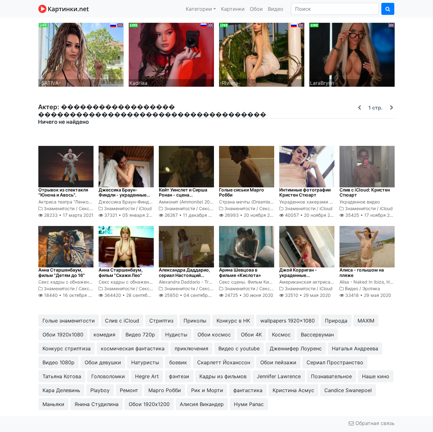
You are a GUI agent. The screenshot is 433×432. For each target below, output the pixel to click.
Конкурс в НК (233, 320)
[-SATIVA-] (81, 54)
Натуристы (145, 362)
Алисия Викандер (202, 404)
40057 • (311, 215)
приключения (191, 348)
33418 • (367, 295)
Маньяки (53, 404)
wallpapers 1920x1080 (287, 320)
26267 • (191, 215)
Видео (275, 9)
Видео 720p (140, 334)
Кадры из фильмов (223, 376)
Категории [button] (199, 9)
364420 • (134, 295)
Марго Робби (164, 390)
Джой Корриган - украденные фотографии (298, 275)
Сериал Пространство (335, 362)
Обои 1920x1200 (149, 404)
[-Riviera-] (261, 54)
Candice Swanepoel (348, 390)
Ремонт (129, 390)
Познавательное (331, 376)
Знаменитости (59, 208)
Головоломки (108, 376)
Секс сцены (92, 208)
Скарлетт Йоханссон (223, 362)
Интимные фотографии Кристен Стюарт (305, 192)
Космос (281, 334)
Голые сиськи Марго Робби (241, 192)
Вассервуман (317, 334)
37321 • (129, 215)
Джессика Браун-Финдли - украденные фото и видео (122, 195)
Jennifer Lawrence (279, 376)
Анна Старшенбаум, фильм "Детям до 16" (61, 272)
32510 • (307, 295)
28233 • (68, 215)
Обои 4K (251, 334)
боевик (178, 362)
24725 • (248, 295)
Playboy (100, 390)
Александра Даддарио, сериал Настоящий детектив (184, 275)
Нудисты (176, 334)
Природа (336, 320)
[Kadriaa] (171, 54)
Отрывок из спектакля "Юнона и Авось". (63, 192)
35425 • (371, 215)
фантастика (247, 390)
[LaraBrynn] (352, 54)
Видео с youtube (239, 348)
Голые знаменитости (68, 320)
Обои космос (214, 334)
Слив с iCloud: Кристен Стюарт (364, 192)
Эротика (371, 288)
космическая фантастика (133, 348)
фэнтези (179, 376)
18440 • (71, 295)
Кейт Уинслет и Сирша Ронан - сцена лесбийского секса (183, 195)
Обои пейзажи (278, 362)
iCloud (145, 208)
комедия (104, 334)
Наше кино (375, 376)
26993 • (250, 215)
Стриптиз (161, 320)
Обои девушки (103, 362)
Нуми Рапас (249, 404)
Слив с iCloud (122, 320)
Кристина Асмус (293, 390)
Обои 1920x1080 (62, 334)
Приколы (195, 320)
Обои (256, 9)
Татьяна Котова (61, 376)
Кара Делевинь (61, 390)
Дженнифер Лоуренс (296, 348)
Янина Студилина (96, 404)
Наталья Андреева (355, 348)
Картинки (233, 9)
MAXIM (366, 320)
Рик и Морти (207, 390)
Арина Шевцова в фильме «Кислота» (240, 272)
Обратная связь (374, 423)
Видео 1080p (58, 362)
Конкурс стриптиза (66, 348)
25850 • (193, 295)
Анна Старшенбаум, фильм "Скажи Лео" (121, 272)
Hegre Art (147, 376)
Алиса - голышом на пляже (361, 272)
